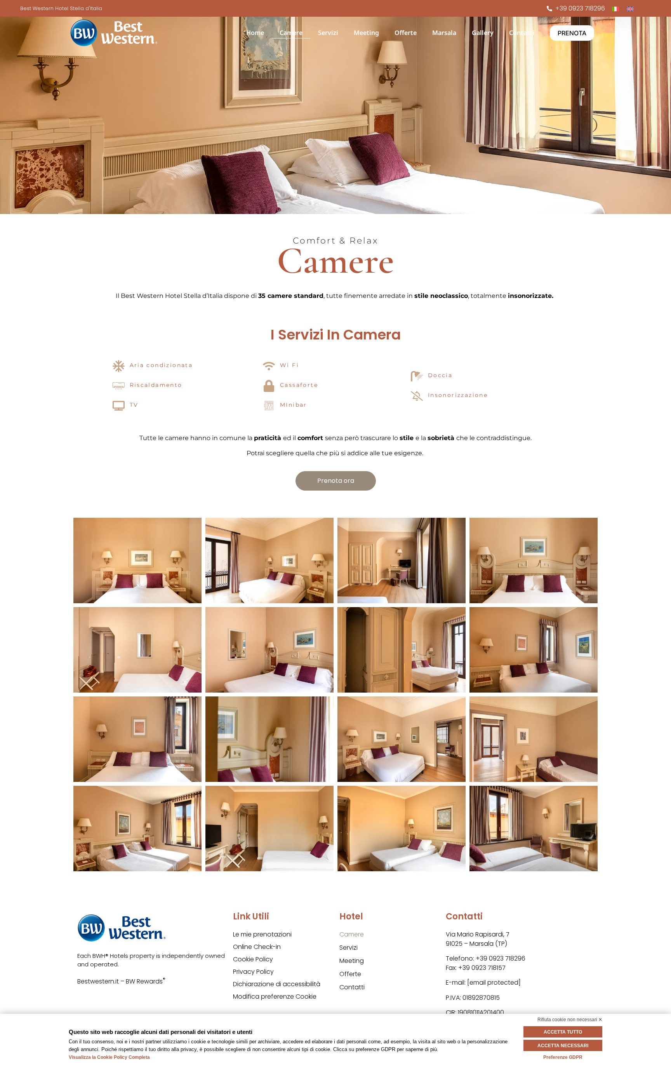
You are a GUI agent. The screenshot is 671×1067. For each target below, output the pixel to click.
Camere (291, 32)
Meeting (366, 32)
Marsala (444, 32)
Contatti (521, 32)
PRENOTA (572, 33)
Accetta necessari (562, 1045)
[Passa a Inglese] (630, 8)
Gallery (483, 32)
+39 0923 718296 (500, 958)
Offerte (406, 32)
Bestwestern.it (98, 981)
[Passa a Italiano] (615, 8)
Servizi (328, 32)
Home (255, 32)
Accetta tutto (563, 1032)
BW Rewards (145, 981)
